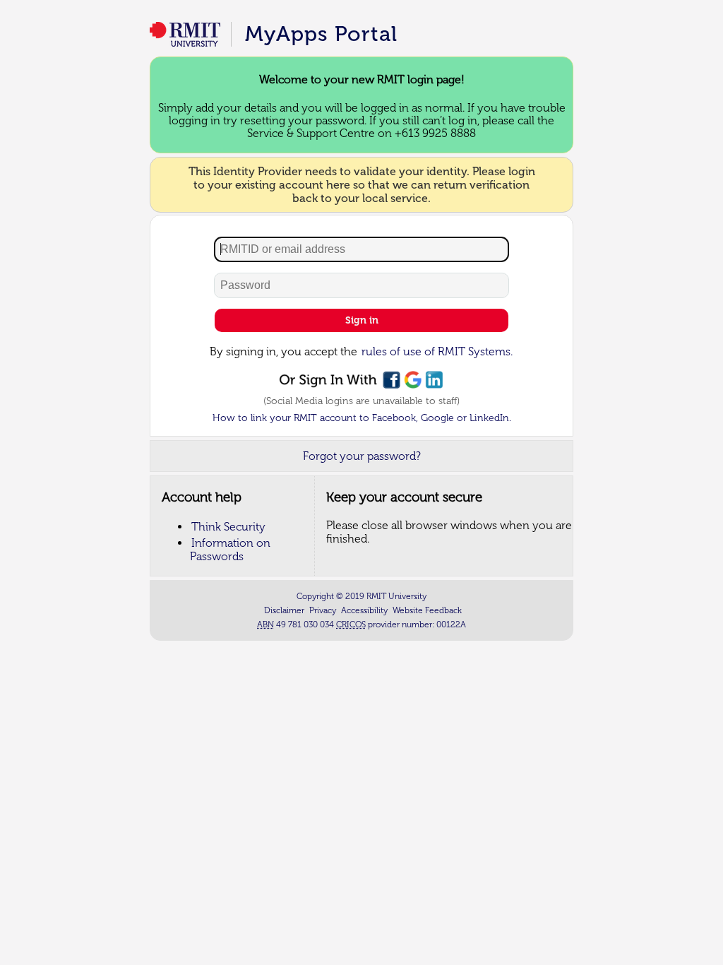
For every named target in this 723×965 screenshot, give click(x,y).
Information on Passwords (230, 549)
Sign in (361, 320)
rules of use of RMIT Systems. (437, 351)
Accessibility (364, 610)
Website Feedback (427, 610)
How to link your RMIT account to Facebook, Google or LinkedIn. (362, 418)
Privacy (322, 610)
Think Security (228, 526)
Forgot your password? (362, 456)
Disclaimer (284, 610)
